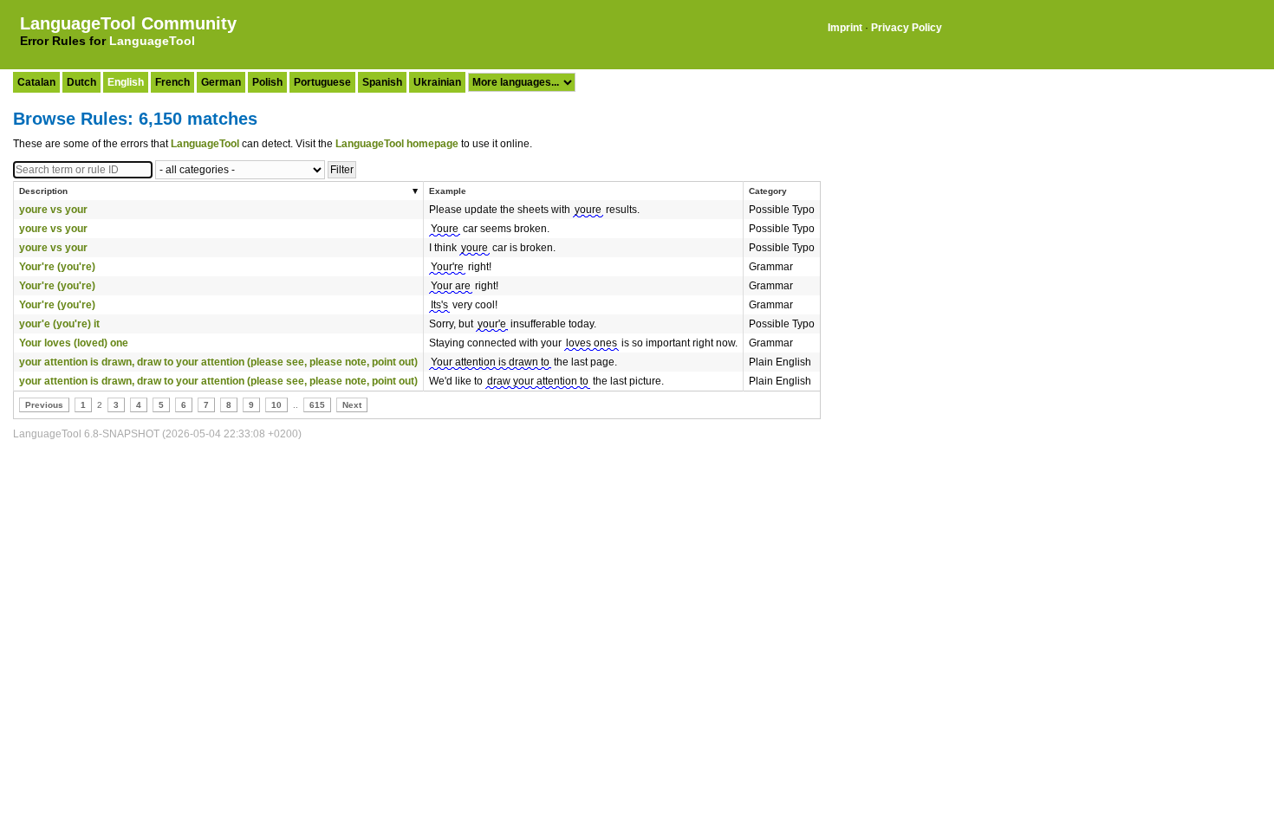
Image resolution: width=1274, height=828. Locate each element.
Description (43, 191)
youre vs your (53, 210)
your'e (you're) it (59, 324)
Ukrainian (437, 82)
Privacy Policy (906, 28)
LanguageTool (152, 41)
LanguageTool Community (128, 23)
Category (768, 191)
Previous (44, 405)
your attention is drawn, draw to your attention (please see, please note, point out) (218, 362)
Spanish (382, 82)
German (221, 82)
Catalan (36, 82)
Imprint (845, 28)
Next (351, 405)
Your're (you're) (57, 267)
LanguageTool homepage (396, 144)
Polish (267, 82)
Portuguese (322, 82)
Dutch (81, 82)
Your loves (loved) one (73, 343)
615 (317, 405)
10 (276, 405)
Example (447, 191)
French (172, 82)
